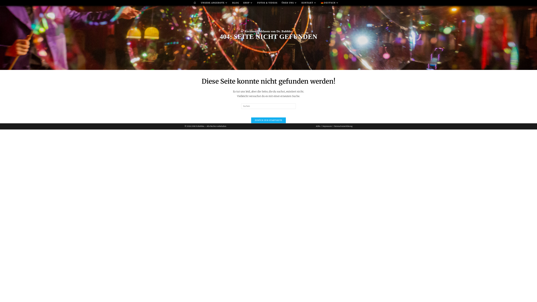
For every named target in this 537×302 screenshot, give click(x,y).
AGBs (318, 126)
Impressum (327, 126)
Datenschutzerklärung (343, 126)
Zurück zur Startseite (268, 120)
